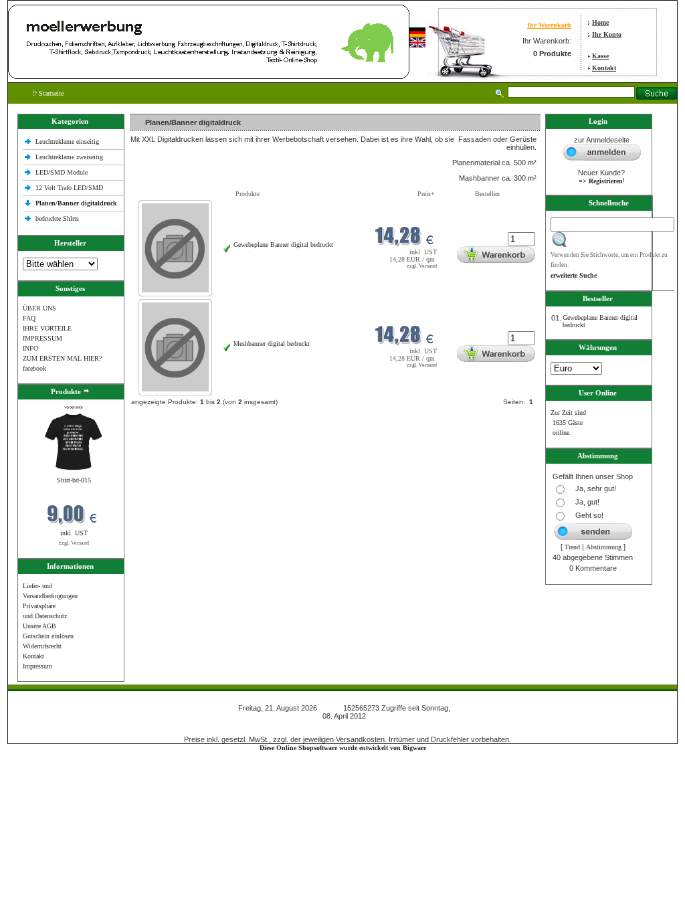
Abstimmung (603, 547)
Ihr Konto (606, 34)
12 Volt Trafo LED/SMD (69, 187)
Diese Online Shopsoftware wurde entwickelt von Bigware (343, 747)
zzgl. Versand (74, 543)
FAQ (29, 318)
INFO (30, 348)
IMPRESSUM (42, 338)
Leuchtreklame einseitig (68, 141)
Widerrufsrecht (42, 646)
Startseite (50, 93)
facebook (34, 368)
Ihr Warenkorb (549, 25)
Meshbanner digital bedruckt (271, 343)
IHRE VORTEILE (47, 328)
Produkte (247, 193)
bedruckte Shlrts (57, 218)
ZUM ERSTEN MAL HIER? (62, 358)
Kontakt (604, 68)
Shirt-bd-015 (74, 480)
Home (600, 22)
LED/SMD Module (61, 172)
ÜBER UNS (39, 308)
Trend (572, 547)
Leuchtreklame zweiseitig (70, 157)
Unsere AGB (39, 626)
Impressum (37, 666)
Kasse (600, 56)
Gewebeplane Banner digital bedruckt (283, 244)
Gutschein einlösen (48, 636)
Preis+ (426, 193)
